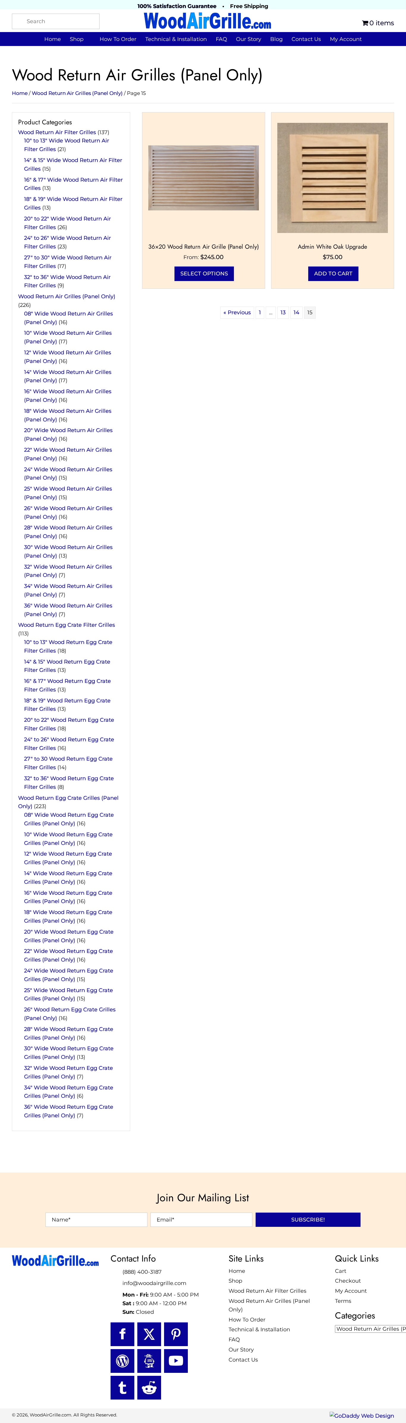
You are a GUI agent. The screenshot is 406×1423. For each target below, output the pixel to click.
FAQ (234, 1339)
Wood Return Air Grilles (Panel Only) (77, 93)
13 (283, 312)
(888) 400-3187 (142, 1271)
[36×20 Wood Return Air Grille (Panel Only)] (203, 177)
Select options (204, 273)
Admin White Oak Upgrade (332, 246)
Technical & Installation (259, 1329)
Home (20, 93)
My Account (351, 1291)
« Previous (237, 312)
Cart (340, 1270)
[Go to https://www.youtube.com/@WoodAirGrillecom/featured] (176, 1361)
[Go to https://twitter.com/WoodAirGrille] (149, 1334)
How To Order (247, 1319)
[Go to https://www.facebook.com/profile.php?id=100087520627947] (122, 1334)
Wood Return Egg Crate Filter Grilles (66, 625)
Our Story (241, 1349)
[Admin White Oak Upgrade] (332, 177)
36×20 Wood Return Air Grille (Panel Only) (203, 246)
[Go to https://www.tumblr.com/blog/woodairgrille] (122, 1387)
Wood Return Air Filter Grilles (57, 132)
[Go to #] (122, 1361)
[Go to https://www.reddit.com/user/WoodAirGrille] (149, 1387)
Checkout (348, 1281)
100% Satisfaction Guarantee (177, 6)
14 (296, 312)
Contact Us (243, 1360)
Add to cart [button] (333, 273)
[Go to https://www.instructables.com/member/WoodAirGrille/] (149, 1361)
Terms (343, 1301)
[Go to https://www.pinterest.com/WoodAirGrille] (176, 1334)
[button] (308, 1219)
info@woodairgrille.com (154, 1283)
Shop (235, 1281)
